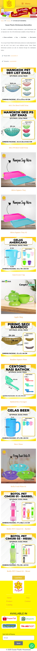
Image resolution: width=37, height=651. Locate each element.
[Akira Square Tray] (18, 169)
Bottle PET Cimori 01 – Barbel (18, 529)
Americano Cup (18, 275)
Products (8, 20)
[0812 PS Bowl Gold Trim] (18, 127)
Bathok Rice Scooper (18, 402)
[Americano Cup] (18, 254)
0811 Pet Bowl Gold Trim (18, 105)
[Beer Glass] (18, 423)
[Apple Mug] (18, 296)
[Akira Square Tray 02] (18, 212)
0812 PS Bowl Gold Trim (18, 148)
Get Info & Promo (9, 634)
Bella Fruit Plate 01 (18, 486)
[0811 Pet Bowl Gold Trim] (18, 85)
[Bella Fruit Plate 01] (18, 466)
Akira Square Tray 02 (18, 232)
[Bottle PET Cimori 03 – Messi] (18, 550)
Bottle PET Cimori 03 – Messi (18, 571)
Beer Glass (18, 444)
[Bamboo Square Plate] (18, 339)
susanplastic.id (14, 55)
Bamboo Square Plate (18, 359)
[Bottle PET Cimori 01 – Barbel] (18, 508)
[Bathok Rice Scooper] (18, 381)
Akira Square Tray (18, 190)
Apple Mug (18, 317)
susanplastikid (13, 61)
